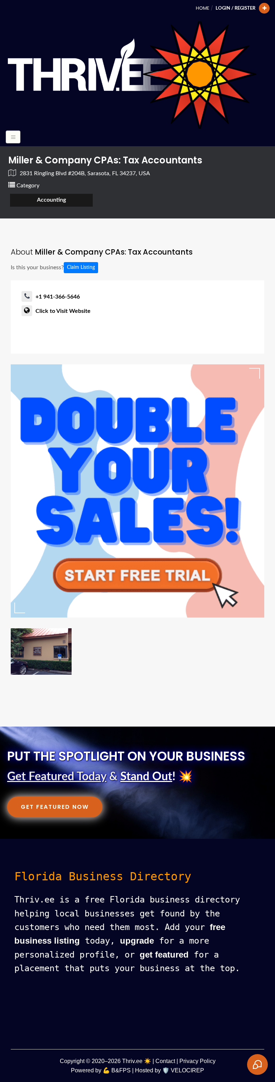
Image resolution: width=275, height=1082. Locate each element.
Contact (165, 1061)
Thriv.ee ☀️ (136, 1061)
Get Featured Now (55, 807)
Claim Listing (81, 267)
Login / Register (235, 8)
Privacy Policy (197, 1061)
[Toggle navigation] (13, 137)
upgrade (137, 940)
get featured (164, 954)
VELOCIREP (187, 1070)
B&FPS (121, 1070)
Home (202, 8)
